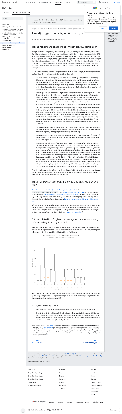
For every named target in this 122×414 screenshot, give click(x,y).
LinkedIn (61, 382)
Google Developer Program (36, 373)
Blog (60, 373)
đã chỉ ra (52, 325)
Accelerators (32, 382)
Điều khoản (31, 410)
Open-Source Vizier (38, 190)
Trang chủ (5, 12)
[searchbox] (12, 18)
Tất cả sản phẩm (98, 402)
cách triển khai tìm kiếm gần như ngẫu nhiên (61, 190)
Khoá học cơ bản (31, 2)
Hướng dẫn (58, 2)
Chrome (93, 376)
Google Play (94, 391)
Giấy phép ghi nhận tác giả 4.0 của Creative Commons (78, 354)
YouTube (62, 388)
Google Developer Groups (35, 376)
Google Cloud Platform (82, 402)
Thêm (66, 2)
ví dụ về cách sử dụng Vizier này (73, 192)
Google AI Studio (96, 382)
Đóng (103, 28)
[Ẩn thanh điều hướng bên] (23, 410)
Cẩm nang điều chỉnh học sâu (21, 12)
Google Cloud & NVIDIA (34, 385)
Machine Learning (10, 2)
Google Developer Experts (35, 379)
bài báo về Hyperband (47, 327)
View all (93, 394)
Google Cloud (95, 388)
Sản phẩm (42, 28)
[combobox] (86, 2)
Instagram (62, 379)
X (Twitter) (62, 385)
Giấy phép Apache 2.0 (48, 356)
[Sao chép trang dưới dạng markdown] (79, 33)
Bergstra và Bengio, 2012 (74, 212)
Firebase (93, 379)
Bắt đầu (113, 28)
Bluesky (61, 376)
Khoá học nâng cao (45, 2)
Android (93, 373)
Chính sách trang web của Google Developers (91, 356)
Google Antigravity (96, 385)
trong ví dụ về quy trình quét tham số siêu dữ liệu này (61, 194)
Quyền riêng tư (40, 410)
